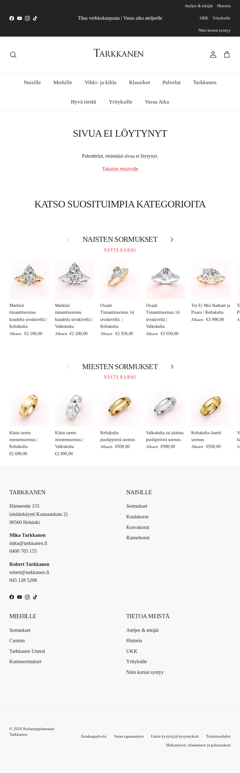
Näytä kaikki (120, 250)
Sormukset (136, 506)
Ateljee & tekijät (199, 5)
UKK (204, 18)
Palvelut (171, 82)
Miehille (62, 82)
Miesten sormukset (120, 367)
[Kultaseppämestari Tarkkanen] (120, 55)
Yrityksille (221, 18)
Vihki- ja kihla (101, 82)
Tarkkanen (205, 82)
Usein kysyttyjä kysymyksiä (175, 736)
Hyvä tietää (83, 102)
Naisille (32, 82)
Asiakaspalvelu (94, 736)
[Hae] (13, 54)
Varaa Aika (157, 102)
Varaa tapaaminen (129, 736)
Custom (17, 640)
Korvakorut (137, 527)
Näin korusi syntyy (214, 30)
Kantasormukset (25, 661)
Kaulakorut (137, 516)
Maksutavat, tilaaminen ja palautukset (198, 745)
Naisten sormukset (120, 239)
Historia (224, 5)
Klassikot (139, 82)
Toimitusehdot (218, 736)
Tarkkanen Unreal (27, 651)
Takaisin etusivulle (120, 168)
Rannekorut (137, 537)
